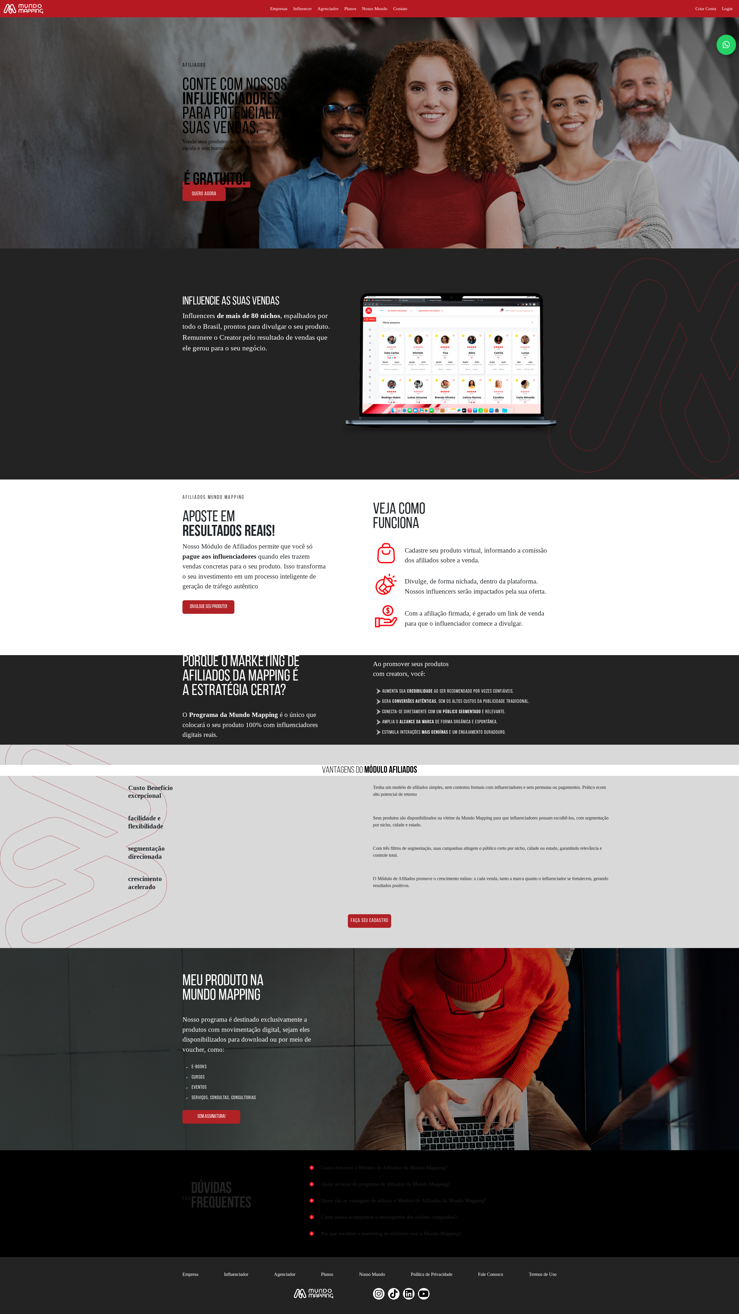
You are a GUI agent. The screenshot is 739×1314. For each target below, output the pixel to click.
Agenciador (328, 8)
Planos (350, 8)
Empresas (279, 8)
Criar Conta (705, 8)
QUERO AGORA (204, 194)
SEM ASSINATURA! (211, 1116)
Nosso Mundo (374, 8)
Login (727, 8)
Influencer (302, 8)
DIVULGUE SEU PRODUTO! (208, 606)
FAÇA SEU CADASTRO (369, 920)
